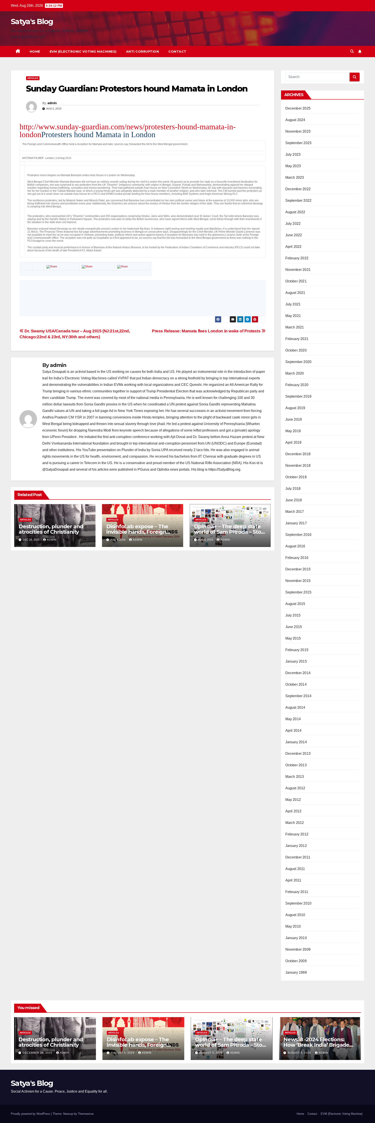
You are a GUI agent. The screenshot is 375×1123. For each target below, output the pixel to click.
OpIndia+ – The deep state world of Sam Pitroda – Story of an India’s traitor (230, 531)
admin (52, 103)
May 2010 (293, 926)
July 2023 (293, 154)
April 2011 (293, 880)
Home (35, 51)
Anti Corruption (142, 51)
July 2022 (293, 223)
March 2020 (294, 373)
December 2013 (298, 753)
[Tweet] (87, 266)
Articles (32, 78)
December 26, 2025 (38, 1052)
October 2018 (296, 477)
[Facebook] (51, 266)
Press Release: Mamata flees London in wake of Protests (207, 331)
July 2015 (293, 615)
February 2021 (297, 339)
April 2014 (293, 730)
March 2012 (294, 823)
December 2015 (298, 569)
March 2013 (294, 776)
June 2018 (293, 500)
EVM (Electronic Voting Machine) (341, 1113)
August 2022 (295, 212)
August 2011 (295, 869)
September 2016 (298, 535)
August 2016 (295, 546)
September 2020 (298, 362)
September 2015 (298, 592)
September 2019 (298, 396)
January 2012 (296, 846)
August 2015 (295, 604)
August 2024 (295, 120)
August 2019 (295, 408)
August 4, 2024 (123, 1052)
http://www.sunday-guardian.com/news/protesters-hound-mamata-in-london (128, 130)
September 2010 (298, 903)
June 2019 (293, 419)
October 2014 (296, 684)
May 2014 (293, 719)
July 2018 (293, 488)
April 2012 (293, 811)
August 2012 (295, 788)
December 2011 (298, 857)
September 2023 (298, 143)
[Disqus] (142, 298)
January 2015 (296, 661)
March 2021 (294, 327)
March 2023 (294, 177)
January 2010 (296, 938)
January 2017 (296, 523)
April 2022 (293, 246)
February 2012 (297, 834)
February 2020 (297, 385)
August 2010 (295, 915)
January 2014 (296, 742)
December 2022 (298, 189)
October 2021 (296, 281)
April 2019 (293, 442)
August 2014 (295, 707)
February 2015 (297, 650)
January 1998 (296, 972)
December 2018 (298, 454)
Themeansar (85, 1113)
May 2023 (293, 166)
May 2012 (293, 799)
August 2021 (295, 293)
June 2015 (293, 627)
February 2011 (296, 892)
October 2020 (296, 350)
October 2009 (296, 961)
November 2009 (298, 949)
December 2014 (298, 673)
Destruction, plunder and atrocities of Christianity (51, 529)
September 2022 (298, 200)
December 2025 (298, 108)
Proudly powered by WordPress (31, 1113)
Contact (177, 51)
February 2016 (297, 558)
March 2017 (294, 511)
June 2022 (293, 235)
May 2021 (293, 316)
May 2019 (293, 431)
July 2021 (293, 304)
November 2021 (298, 270)
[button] (352, 51)
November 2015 (298, 581)
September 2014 (298, 696)
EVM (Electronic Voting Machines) (83, 51)
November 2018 (298, 465)
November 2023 (298, 131)
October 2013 (296, 765)
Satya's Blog (32, 21)
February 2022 (297, 258)
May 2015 (293, 638)
